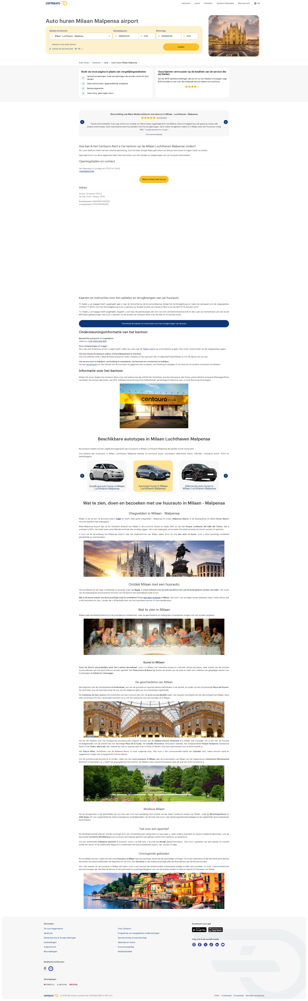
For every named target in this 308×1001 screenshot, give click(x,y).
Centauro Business (225, 3)
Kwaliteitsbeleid (125, 952)
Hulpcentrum (50, 947)
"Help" (145, 349)
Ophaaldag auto (120, 31)
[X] (205, 945)
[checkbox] (50, 45)
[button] (82, 122)
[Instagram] (194, 945)
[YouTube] (223, 945)
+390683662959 (86, 171)
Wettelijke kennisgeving (255, 996)
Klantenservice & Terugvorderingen (60, 938)
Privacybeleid (238, 996)
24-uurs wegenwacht (53, 929)
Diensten (208, 3)
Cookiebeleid (226, 996)
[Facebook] (200, 945)
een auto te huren (151, 598)
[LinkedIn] (217, 945)
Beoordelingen (50, 952)
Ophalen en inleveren (58, 31)
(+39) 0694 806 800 (97, 341)
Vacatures (48, 933)
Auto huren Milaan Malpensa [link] (124, 63)
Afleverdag (161, 31)
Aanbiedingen (50, 942)
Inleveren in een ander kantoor (64, 44)
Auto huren (84, 63)
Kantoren (186, 3)
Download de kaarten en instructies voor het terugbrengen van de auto (154, 324)
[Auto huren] (56, 3)
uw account (91, 364)
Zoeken (181, 47)
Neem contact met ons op (154, 179)
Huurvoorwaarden (126, 947)
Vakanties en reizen (126, 942)
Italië (106, 63)
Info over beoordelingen (154, 134)
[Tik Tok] (211, 945)
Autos (197, 3)
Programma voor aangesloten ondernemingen (138, 933)
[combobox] (79, 48)
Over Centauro (124, 929)
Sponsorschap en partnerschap (132, 938)
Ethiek (217, 996)
